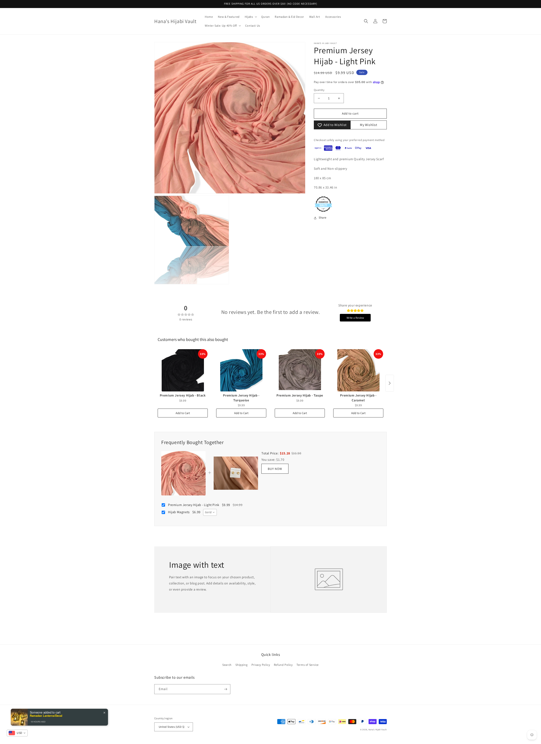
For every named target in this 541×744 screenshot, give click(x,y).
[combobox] (210, 512)
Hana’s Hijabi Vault (377, 729)
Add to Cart (183, 413)
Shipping (241, 665)
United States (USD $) (171, 727)
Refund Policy (283, 665)
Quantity (319, 90)
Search (227, 665)
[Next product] (389, 383)
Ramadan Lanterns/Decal (46, 715)
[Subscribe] (225, 689)
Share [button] (323, 218)
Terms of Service (307, 665)
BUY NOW (275, 469)
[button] (250, 16)
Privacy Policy (260, 665)
